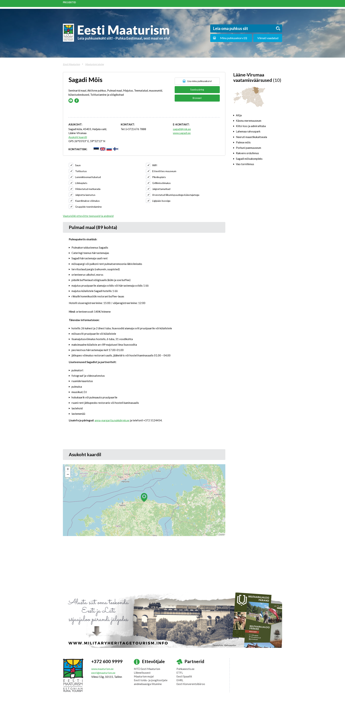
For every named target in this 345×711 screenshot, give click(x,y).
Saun (78, 165)
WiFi (154, 165)
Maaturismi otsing (94, 64)
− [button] (68, 474)
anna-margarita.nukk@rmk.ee (112, 420)
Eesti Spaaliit (184, 676)
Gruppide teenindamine (88, 206)
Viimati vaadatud (267, 38)
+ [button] (68, 469)
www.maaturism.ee (102, 668)
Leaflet (221, 534)
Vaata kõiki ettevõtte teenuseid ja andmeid (88, 215)
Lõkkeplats (81, 182)
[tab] (257, 115)
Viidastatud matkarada (87, 188)
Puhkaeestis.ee (185, 668)
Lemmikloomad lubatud (88, 177)
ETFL (179, 672)
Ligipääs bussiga (161, 200)
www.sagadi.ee (182, 133)
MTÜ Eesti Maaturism (147, 668)
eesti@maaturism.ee (103, 672)
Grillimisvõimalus (161, 182)
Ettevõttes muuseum (164, 171)
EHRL (179, 680)
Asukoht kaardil (77, 137)
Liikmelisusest (142, 672)
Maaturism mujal (144, 676)
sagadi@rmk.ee (182, 129)
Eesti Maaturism (71, 64)
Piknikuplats (159, 177)
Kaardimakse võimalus (87, 200)
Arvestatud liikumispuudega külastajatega (175, 194)
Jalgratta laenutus (85, 194)
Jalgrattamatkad (161, 188)
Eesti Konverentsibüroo (190, 684)
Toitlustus (81, 171)
